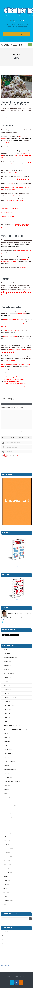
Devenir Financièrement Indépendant (14, 729)
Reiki (5, 837)
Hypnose (6, 773)
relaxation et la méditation (10, 336)
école (5, 733)
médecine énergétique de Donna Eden (13, 319)
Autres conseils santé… (7, 212)
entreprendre (7, 749)
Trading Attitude (6, 940)
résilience (6, 841)
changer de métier (9, 697)
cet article (22, 151)
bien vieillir (7, 677)
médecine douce (12, 253)
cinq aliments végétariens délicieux (15, 200)
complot (6, 701)
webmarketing (8, 900)
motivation (6, 817)
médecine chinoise (9, 805)
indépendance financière (11, 781)
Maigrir (5, 797)
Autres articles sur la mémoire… (10, 298)
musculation (7, 821)
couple (5, 717)
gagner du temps (8, 761)
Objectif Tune (6, 936)
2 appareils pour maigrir (11, 360)
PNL (5, 829)
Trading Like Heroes (7, 944)
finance (6, 757)
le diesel (14, 189)
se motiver (6, 857)
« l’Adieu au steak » (12, 172)
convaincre (7, 709)
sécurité (6, 861)
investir (6, 785)
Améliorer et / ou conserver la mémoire (14, 379)
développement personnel (11, 725)
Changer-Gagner (16, 20)
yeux (5, 904)
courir (5, 721)
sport (5, 877)
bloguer (6, 681)
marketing (6, 801)
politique (6, 833)
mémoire (6, 813)
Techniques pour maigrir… (8, 216)
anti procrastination (9, 657)
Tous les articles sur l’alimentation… (11, 208)
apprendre (7, 665)
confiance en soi (8, 705)
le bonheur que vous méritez (16, 341)
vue (5, 896)
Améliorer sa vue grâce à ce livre (12, 377)
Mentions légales (5, 965)
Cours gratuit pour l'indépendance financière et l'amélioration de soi (17, 26)
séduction (6, 865)
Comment (17, 404)
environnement (8, 753)
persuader (7, 825)
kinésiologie (7, 793)
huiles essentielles (9, 769)
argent (5, 669)
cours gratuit (16, 117)
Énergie (6, 745)
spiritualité (6, 873)
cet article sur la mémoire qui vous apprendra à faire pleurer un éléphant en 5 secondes (16, 292)
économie (6, 741)
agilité (5, 650)
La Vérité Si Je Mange (16, 168)
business (6, 689)
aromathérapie (8, 673)
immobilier (6, 777)
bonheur (6, 685)
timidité (6, 888)
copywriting (7, 713)
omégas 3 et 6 (5, 143)
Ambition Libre (6, 932)
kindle (5, 789)
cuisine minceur (13, 147)
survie (5, 884)
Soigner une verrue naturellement (12, 381)
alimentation (7, 653)
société (6, 869)
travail (5, 892)
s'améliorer (7, 849)
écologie (6, 737)
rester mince (10, 183)
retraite (6, 845)
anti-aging (6, 661)
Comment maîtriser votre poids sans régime (15, 386)
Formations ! (16, 38)
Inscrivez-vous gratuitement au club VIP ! (18, 34)
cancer (5, 693)
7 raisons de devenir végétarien (14, 196)
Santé (5, 853)
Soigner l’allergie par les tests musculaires (15, 383)
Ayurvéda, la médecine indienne (10, 330)
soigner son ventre (21, 313)
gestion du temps (8, 765)
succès (5, 880)
